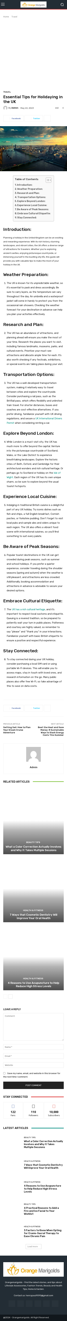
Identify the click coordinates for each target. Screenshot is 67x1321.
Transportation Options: (31, 197)
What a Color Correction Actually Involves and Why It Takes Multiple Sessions (33, 848)
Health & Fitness (33, 910)
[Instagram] (20, 1303)
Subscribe (54, 1104)
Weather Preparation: (30, 189)
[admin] (5, 108)
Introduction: (24, 185)
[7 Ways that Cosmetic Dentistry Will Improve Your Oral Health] (33, 888)
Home (6, 16)
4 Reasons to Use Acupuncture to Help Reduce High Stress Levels (33, 984)
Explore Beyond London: (31, 201)
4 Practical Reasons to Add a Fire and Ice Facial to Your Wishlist (41, 1210)
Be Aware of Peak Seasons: (33, 209)
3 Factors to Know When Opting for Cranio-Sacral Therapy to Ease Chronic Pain (42, 1233)
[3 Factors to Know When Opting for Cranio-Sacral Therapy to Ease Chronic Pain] (12, 1232)
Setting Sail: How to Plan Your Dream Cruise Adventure (17, 730)
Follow (33, 1104)
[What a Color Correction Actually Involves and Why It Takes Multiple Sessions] (33, 820)
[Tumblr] (46, 1303)
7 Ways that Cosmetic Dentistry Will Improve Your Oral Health (33, 916)
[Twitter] (55, 1303)
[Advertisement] (33, 54)
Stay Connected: (27, 217)
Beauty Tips (33, 842)
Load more (32, 1246)
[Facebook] (12, 1303)
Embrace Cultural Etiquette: (34, 213)
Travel (14, 16)
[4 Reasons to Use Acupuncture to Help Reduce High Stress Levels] (33, 956)
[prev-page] (5, 996)
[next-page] (10, 996)
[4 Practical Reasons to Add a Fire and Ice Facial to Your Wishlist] (12, 1209)
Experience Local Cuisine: (32, 205)
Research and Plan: (28, 193)
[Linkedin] (29, 1303)
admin (14, 108)
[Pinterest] (38, 1303)
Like (13, 1104)
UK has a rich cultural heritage (28, 609)
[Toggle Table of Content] (47, 180)
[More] (47, 118)
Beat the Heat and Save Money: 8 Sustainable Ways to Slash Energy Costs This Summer (51, 731)
